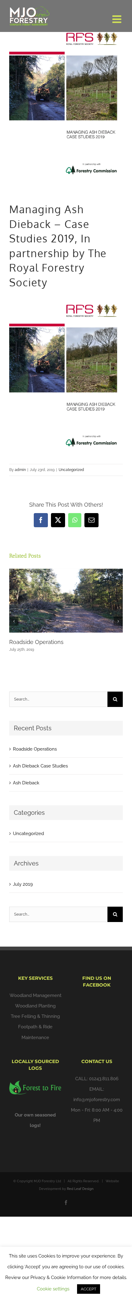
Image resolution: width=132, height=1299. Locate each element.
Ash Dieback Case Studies (40, 766)
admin (20, 470)
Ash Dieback (26, 783)
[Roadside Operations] (66, 571)
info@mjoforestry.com (96, 1099)
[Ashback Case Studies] (66, 298)
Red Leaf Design (80, 1189)
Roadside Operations (36, 642)
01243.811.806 (103, 1078)
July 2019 (23, 884)
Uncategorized (71, 470)
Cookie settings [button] (53, 1289)
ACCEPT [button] (88, 1289)
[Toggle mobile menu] (117, 19)
